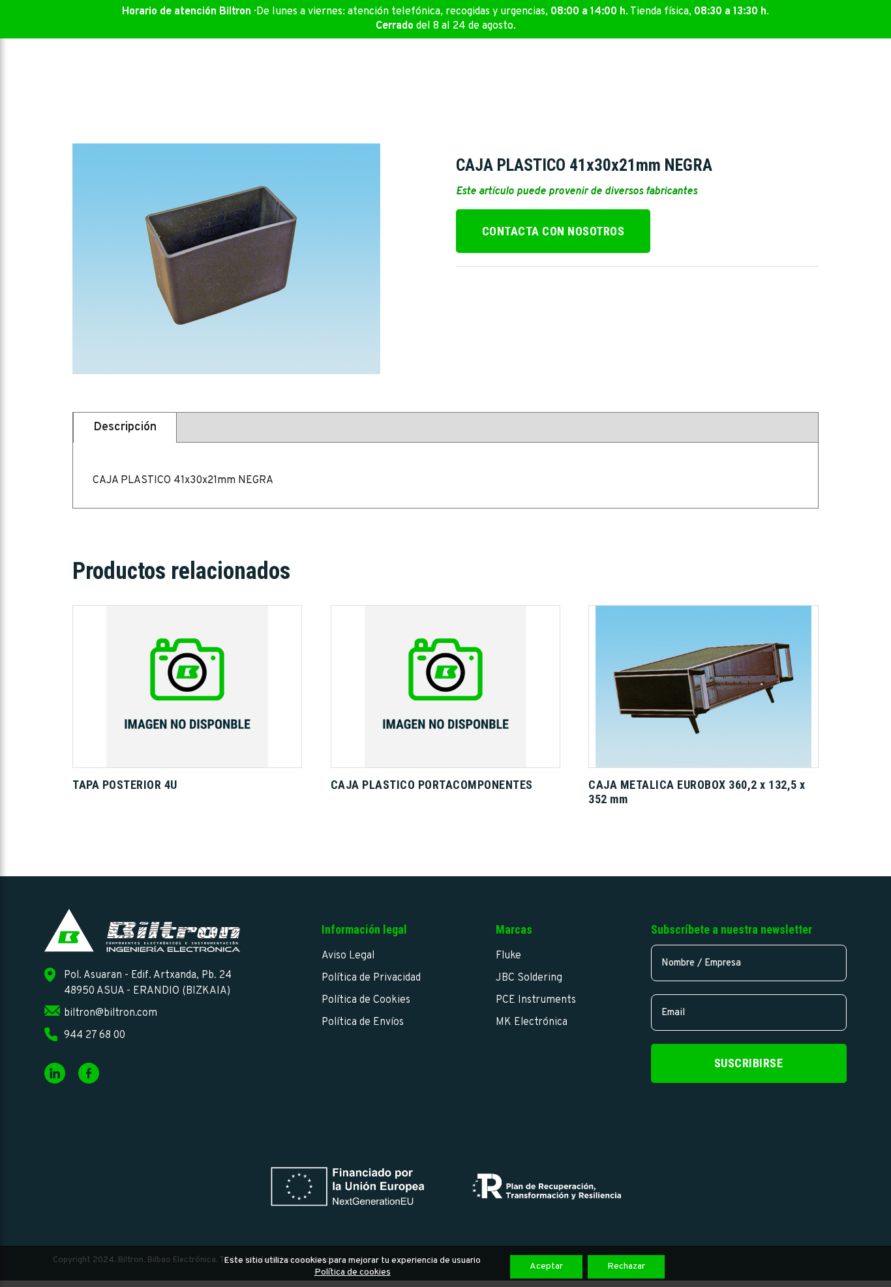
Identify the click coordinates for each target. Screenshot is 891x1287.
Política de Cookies (366, 1000)
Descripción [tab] (125, 427)
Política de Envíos (363, 1022)
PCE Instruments (536, 1000)
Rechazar (626, 1266)
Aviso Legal (348, 955)
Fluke (508, 955)
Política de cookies (352, 1272)
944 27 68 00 (94, 1035)
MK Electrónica (531, 1022)
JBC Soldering (529, 977)
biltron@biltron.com (110, 1013)
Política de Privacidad (371, 977)
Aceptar (546, 1266)
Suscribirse (748, 1063)
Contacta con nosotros (553, 231)
